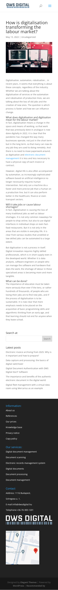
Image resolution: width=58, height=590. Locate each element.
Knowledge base (14, 427)
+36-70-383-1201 (25, 510)
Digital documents (15, 468)
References (11, 415)
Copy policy (11, 438)
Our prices (11, 421)
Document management (18, 479)
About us (10, 410)
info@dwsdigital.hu (22, 504)
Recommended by (35, 585)
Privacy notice (12, 433)
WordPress (18, 585)
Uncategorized (28, 37)
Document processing (17, 474)
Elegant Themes (28, 582)
